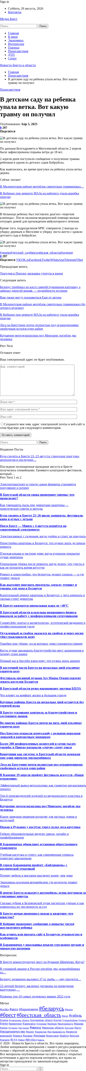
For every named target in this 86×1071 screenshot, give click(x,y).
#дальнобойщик (70, 1020)
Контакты (14, 12)
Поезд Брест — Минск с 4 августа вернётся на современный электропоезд (33, 527)
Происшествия (18, 51)
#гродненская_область (41, 1020)
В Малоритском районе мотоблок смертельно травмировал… (42, 186)
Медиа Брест (8, 19)
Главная (13, 33)
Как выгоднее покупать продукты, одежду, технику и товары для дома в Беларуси (38, 586)
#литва (4, 1027)
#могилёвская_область (44, 252)
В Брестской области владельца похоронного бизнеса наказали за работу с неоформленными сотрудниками (39, 614)
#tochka (4, 1009)
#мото (77, 1027)
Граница (13, 47)
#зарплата (29, 1023)
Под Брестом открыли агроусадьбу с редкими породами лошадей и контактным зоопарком (40, 735)
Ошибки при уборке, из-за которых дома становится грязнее (41, 643)
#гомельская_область (19, 1020)
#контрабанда (65, 1023)
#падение (66, 252)
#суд (13, 1039)
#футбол (31, 1039)
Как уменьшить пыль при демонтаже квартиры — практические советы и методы (34, 506)
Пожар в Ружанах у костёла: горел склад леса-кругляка (40, 827)
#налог (30, 1031)
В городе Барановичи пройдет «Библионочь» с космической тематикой (33, 866)
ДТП (11, 54)
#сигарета (5, 1040)
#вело (65, 1016)
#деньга (82, 1020)
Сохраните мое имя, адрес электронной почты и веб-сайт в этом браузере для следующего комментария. (42, 425)
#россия (74, 1035)
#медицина (23, 1028)
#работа (64, 1035)
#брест (8, 1015)
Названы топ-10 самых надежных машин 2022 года (35, 996)
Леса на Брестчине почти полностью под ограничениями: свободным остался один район (41, 766)
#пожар (28, 1035)
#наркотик (41, 1031)
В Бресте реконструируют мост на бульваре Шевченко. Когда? (42, 962)
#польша (39, 1035)
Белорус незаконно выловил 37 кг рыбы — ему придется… (40, 979)
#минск (35, 1027)
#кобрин (52, 1023)
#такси (21, 1039)
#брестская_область (39, 1015)
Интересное (16, 44)
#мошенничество (12, 1031)
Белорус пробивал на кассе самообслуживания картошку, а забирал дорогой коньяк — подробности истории (40, 288)
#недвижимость (56, 1031)
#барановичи (28, 1009)
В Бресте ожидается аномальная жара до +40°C (34, 605)
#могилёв (69, 1028)
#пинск (17, 1035)
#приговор (52, 1035)
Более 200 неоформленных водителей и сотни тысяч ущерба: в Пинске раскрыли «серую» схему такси (38, 745)
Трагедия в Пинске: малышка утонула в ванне (31, 273)
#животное (15, 1023)
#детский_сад (20, 252)
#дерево (5, 252)
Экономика (15, 40)
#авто (14, 1009)
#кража (78, 1023)
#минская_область (53, 1027)
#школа (40, 1040)
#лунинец (13, 1028)
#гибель (75, 1015)
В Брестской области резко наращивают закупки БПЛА (40, 688)
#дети (4, 1023)
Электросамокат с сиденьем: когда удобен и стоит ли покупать (43, 536)
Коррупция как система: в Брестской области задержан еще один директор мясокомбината (40, 755)
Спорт (12, 58)
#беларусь (51, 1008)
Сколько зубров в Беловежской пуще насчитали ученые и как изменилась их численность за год (42, 904)
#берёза (69, 1009)
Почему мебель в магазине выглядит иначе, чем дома (36, 875)
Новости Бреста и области (18, 65)
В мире (13, 36)
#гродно (57, 1020)
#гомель (4, 1020)
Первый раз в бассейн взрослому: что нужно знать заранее (40, 661)
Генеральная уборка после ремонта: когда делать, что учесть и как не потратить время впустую (42, 565)
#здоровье (41, 1023)
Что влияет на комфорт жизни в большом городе (33, 695)
